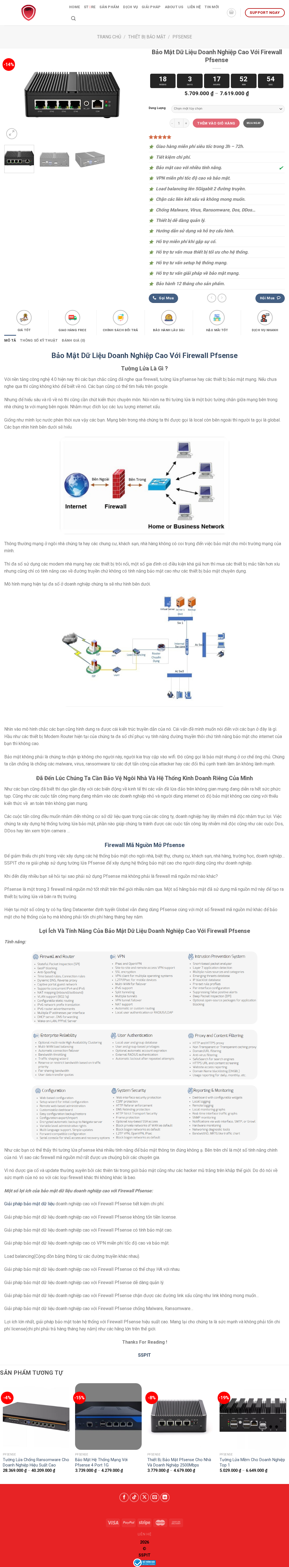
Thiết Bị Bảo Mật (147, 37)
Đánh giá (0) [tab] (74, 340)
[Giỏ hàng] (231, 12)
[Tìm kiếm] (73, 18)
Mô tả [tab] (10, 340)
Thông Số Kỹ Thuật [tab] (39, 340)
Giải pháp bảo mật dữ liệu (29, 1203)
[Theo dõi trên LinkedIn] (165, 1497)
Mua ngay (253, 123)
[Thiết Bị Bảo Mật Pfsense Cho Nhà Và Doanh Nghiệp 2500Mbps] (180, 1416)
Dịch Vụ (130, 7)
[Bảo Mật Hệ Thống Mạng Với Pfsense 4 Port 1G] (108, 1416)
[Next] (130, 95)
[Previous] (14, 95)
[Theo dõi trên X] (144, 1497)
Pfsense (182, 37)
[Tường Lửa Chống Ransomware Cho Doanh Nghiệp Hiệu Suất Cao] (36, 1416)
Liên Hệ (194, 7)
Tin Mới (212, 7)
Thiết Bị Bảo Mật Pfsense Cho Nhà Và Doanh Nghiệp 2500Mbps (179, 1462)
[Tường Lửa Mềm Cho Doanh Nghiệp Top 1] (253, 1416)
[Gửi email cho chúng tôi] (154, 1497)
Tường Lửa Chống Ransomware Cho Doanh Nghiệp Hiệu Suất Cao (36, 1462)
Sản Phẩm (109, 7)
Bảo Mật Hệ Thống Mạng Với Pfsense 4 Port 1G (101, 1462)
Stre (89, 7)
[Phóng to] (11, 133)
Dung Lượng (157, 108)
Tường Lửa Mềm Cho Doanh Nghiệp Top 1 (252, 1462)
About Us (174, 7)
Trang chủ (109, 37)
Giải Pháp (151, 7)
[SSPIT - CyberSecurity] (32, 12)
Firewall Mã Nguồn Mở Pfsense (145, 845)
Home (74, 7)
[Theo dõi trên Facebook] (124, 1497)
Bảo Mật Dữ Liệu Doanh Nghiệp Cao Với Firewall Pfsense (144, 355)
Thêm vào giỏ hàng (216, 123)
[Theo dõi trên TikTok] (134, 1497)
